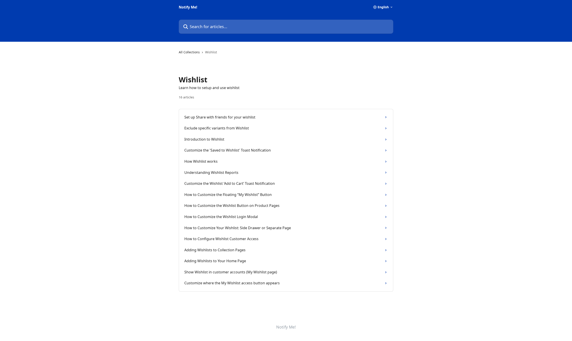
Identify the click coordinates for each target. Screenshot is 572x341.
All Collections (189, 52)
